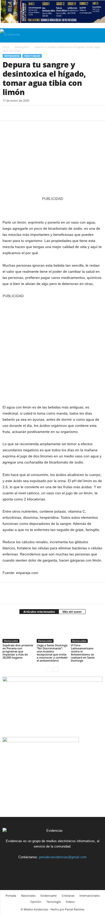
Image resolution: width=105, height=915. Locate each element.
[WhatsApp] (43, 113)
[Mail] (59, 866)
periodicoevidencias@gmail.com (63, 857)
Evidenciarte (49, 895)
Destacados (22, 47)
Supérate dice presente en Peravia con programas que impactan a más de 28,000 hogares (18, 651)
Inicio (6, 47)
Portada (11, 895)
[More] (54, 113)
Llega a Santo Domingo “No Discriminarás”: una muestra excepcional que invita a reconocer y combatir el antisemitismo (52, 652)
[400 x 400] (52, 349)
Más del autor (72, 611)
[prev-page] (49, 669)
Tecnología (53, 902)
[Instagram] (47, 866)
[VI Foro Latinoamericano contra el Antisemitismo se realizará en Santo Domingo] (86, 631)
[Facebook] (8, 113)
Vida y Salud (32, 56)
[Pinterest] (31, 113)
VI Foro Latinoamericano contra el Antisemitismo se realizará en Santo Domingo (83, 652)
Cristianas (68, 895)
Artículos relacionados (39, 611)
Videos (70, 902)
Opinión (35, 902)
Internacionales (90, 895)
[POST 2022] (52, 208)
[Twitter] (19, 113)
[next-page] (55, 669)
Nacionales (28, 895)
